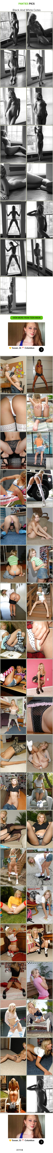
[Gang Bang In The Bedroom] (13, 526)
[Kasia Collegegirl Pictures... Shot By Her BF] (13, 413)
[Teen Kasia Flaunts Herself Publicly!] (39, 867)
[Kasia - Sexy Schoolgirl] (13, 981)
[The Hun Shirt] (13, 905)
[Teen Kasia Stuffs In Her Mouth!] (39, 526)
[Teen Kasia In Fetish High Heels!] (13, 450)
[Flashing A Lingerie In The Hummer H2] (39, 488)
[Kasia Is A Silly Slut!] (39, 602)
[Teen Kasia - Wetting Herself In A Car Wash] (13, 602)
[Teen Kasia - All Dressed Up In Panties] (39, 678)
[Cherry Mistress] (13, 943)
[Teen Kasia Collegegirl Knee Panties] (39, 905)
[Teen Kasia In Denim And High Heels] (13, 375)
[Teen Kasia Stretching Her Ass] (39, 413)
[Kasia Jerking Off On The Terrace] (13, 564)
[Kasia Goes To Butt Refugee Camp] (13, 753)
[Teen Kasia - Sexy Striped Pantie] (39, 716)
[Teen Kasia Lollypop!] (39, 981)
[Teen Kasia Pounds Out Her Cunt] (13, 678)
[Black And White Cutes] (39, 1094)
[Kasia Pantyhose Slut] (13, 1056)
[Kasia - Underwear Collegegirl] (39, 829)
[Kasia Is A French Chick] (39, 943)
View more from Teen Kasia (26, 318)
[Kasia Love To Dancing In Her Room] (39, 564)
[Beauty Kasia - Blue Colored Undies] (13, 1018)
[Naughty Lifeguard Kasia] (13, 488)
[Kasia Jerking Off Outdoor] (39, 640)
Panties (26, 3)
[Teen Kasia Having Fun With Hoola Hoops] (13, 791)
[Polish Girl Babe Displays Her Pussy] (39, 1056)
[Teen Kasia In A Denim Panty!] (39, 1018)
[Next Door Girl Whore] (39, 375)
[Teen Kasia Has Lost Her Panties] (39, 753)
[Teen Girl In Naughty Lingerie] (39, 791)
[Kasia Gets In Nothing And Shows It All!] (13, 867)
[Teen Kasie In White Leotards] (13, 716)
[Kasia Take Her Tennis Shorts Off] (13, 1094)
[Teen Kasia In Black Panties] (13, 829)
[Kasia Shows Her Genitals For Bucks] (13, 640)
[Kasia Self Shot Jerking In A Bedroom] (39, 450)
